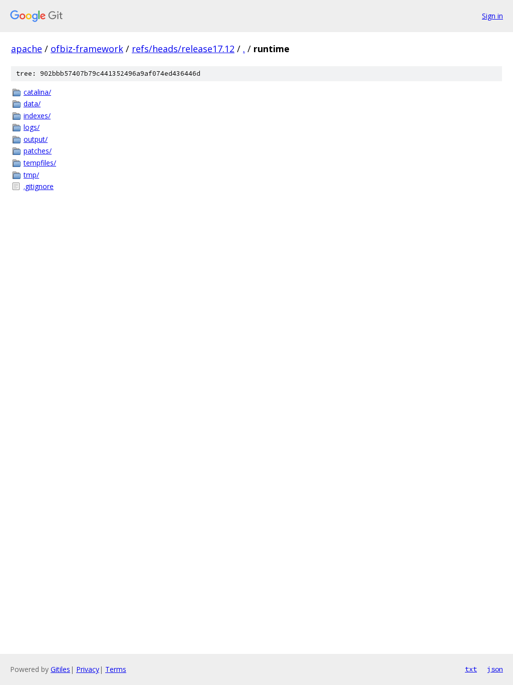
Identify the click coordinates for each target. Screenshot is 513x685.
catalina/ (37, 92)
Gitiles (60, 669)
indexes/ (37, 115)
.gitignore (39, 186)
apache (26, 49)
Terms (115, 669)
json (495, 668)
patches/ (38, 150)
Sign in (492, 16)
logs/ (32, 127)
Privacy (87, 669)
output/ (36, 139)
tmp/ (31, 175)
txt (471, 668)
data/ (32, 103)
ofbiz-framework (87, 49)
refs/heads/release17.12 (183, 49)
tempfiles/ (40, 162)
